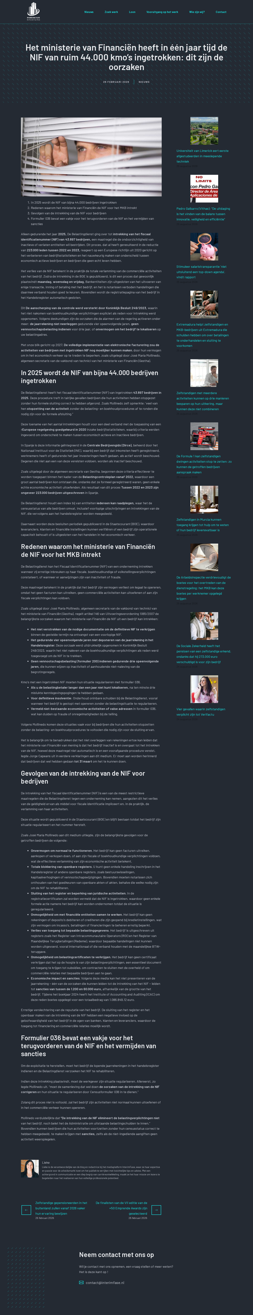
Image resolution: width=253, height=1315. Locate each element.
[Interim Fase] (34, 11)
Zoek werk (111, 11)
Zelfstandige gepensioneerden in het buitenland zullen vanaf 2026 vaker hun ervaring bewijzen (61, 1208)
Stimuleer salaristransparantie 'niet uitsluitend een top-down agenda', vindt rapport (202, 271)
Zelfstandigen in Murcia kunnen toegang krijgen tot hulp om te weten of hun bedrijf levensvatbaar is (203, 524)
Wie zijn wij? (197, 11)
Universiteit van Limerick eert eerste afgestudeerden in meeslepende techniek (203, 156)
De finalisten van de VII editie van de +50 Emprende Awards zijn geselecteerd (121, 1208)
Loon (132, 11)
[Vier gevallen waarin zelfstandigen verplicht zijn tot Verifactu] (204, 700)
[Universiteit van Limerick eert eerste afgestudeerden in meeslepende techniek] (204, 142)
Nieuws (89, 11)
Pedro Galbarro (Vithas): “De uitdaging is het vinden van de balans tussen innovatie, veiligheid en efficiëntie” (203, 213)
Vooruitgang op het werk (162, 11)
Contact (221, 11)
